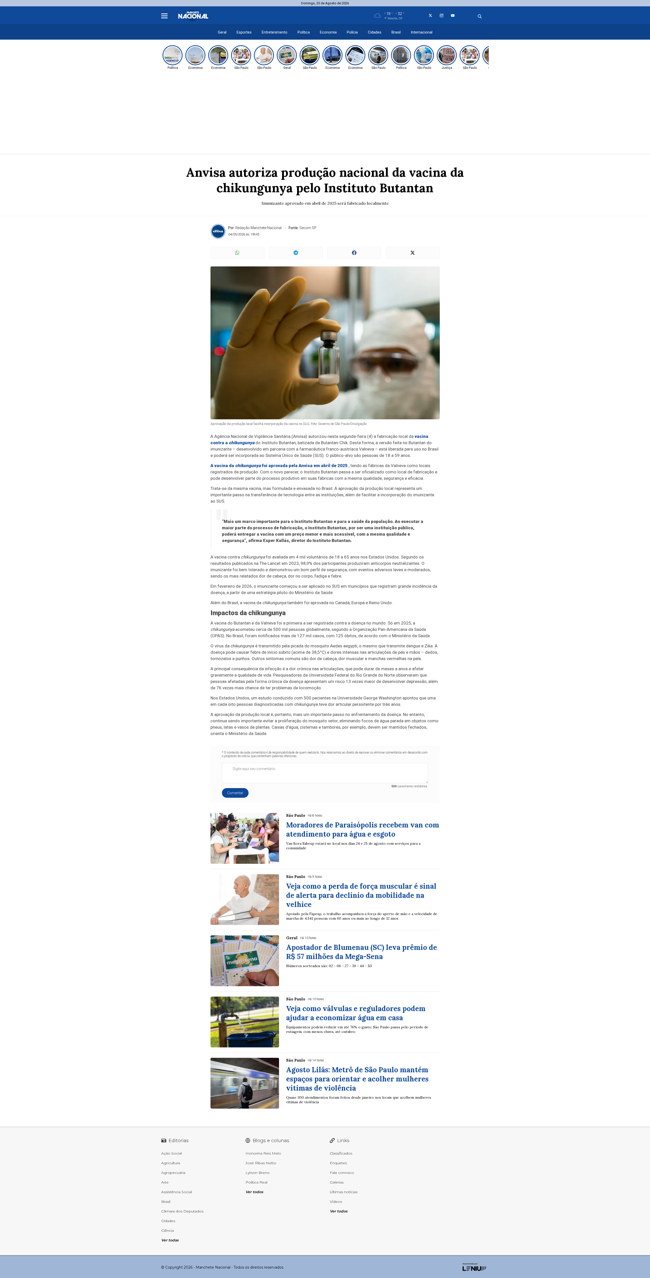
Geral (222, 32)
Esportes (244, 32)
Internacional (421, 32)
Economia (328, 32)
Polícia (352, 32)
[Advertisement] (325, 113)
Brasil (396, 32)
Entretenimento (274, 32)
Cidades (374, 32)
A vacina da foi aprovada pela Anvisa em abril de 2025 (279, 465)
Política (304, 32)
